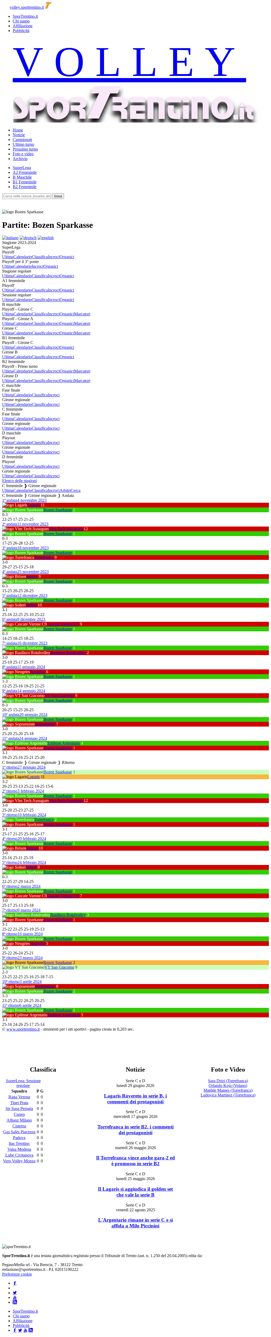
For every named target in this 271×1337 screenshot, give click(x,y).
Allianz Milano (19, 1120)
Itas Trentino (19, 1143)
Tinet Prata (19, 1102)
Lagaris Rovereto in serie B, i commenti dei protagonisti (135, 1098)
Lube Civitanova (19, 1155)
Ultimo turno (23, 144)
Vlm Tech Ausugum (66, 529)
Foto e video (23, 154)
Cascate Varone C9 (63, 624)
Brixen (32, 576)
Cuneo (19, 1114)
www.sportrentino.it (23, 1029)
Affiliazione (23, 26)
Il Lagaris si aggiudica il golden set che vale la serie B (135, 1192)
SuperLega (22, 167)
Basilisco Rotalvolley (68, 652)
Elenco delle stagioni (19, 480)
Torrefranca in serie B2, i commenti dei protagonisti (135, 1129)
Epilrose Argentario (63, 743)
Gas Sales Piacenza (19, 1132)
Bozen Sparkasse (57, 509)
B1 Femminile (25, 182)
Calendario (22, 257)
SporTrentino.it (25, 16)
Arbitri (65, 490)
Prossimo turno (25, 149)
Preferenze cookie (17, 1274)
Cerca (75, 490)
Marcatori (82, 314)
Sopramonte (45, 724)
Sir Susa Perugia (19, 1108)
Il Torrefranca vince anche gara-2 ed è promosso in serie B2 (135, 1160)
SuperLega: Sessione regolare (23, 1083)
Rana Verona (19, 1097)
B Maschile (22, 177)
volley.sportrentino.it (27, 7)
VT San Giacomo (59, 695)
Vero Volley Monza (19, 1161)
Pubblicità (21, 30)
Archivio (20, 158)
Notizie (19, 135)
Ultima (7, 257)
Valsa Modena (19, 1149)
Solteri (31, 605)
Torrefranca (43, 557)
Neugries (37, 671)
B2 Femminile (25, 186)
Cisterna (19, 1126)
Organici (67, 257)
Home (18, 130)
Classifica (40, 257)
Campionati (22, 139)
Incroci (54, 257)
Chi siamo (21, 21)
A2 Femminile (25, 172)
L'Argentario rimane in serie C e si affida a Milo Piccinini (135, 1223)
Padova (19, 1137)
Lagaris (33, 505)
